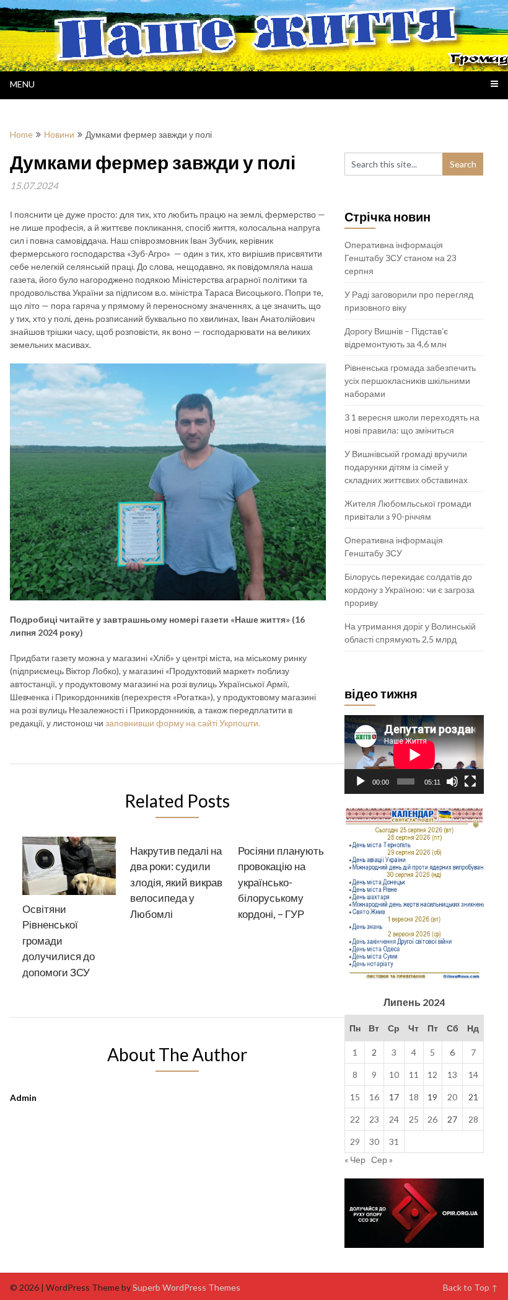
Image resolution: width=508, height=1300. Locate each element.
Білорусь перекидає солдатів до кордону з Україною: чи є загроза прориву (409, 589)
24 (394, 1119)
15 (355, 1097)
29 (355, 1141)
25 (414, 1119)
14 (473, 1074)
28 (473, 1119)
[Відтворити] (360, 781)
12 (432, 1074)
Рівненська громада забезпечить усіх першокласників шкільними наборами (410, 380)
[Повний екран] (470, 781)
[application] (414, 754)
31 (394, 1141)
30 (374, 1141)
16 (374, 1097)
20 (452, 1097)
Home (21, 134)
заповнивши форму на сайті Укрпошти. (182, 723)
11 (414, 1074)
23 (374, 1119)
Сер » (382, 1159)
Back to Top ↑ (470, 1287)
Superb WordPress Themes (186, 1287)
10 (394, 1074)
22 (355, 1119)
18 (414, 1097)
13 (452, 1074)
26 (432, 1119)
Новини (59, 134)
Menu (22, 84)
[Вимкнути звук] (452, 781)
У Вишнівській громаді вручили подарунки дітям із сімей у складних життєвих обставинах (406, 466)
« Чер (355, 1159)
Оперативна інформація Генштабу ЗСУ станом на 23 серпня (400, 257)
